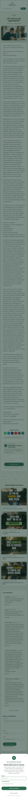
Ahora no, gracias (14, 793)
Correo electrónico (5, 781)
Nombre (3, 775)
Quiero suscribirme (14, 788)
